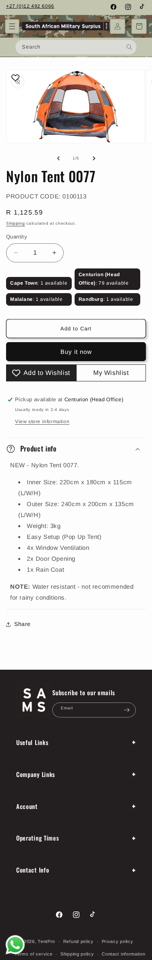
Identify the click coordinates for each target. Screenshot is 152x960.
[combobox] (75, 47)
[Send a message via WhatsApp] (15, 945)
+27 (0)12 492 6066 (30, 6)
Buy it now (76, 351)
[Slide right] (94, 158)
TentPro (46, 941)
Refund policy (78, 941)
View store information (42, 421)
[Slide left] (58, 158)
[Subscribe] (126, 709)
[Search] (129, 47)
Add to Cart (76, 329)
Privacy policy (117, 941)
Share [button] (22, 624)
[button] (12, 26)
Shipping (15, 223)
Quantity (16, 237)
